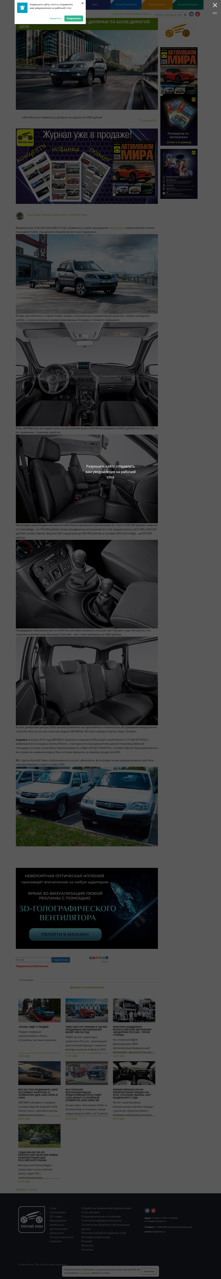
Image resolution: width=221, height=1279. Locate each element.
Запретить (56, 18)
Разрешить (74, 18)
